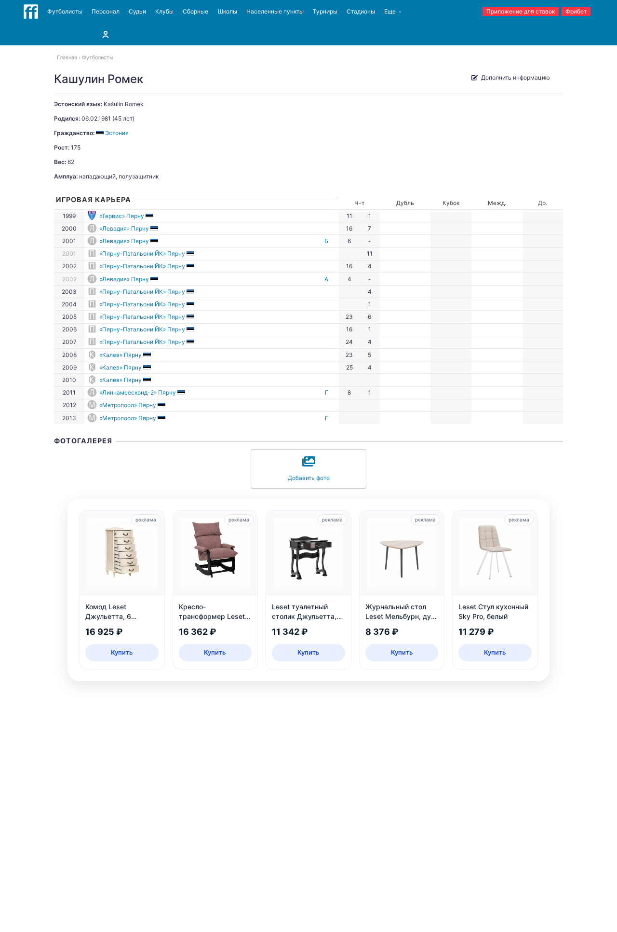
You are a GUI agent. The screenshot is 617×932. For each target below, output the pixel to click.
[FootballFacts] (30, 11)
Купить (122, 652)
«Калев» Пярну (120, 354)
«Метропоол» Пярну (127, 405)
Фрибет (576, 11)
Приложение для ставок (520, 11)
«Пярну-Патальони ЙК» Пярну (142, 253)
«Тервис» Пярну (121, 215)
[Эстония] (150, 215)
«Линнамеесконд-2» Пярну (137, 392)
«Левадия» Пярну (124, 228)
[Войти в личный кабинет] (105, 34)
